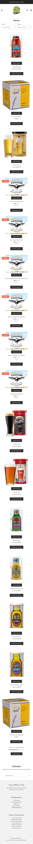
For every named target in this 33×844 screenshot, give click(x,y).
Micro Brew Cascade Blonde (16, 735)
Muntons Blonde (16, 636)
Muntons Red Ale (16, 66)
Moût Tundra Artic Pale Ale (16, 240)
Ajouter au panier (16, 123)
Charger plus (16, 753)
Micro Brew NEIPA (16, 116)
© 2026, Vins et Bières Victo (16, 838)
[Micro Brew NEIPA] (16, 95)
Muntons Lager (16, 540)
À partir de (16, 69)
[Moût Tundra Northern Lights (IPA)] (16, 340)
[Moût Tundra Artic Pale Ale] (16, 225)
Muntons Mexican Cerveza (16, 588)
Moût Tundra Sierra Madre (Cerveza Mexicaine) (16, 278)
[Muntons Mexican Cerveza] (16, 567)
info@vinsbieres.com (17, 807)
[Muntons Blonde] (16, 616)
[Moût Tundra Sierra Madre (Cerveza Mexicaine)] (16, 263)
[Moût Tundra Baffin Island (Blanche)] (16, 302)
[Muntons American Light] (16, 664)
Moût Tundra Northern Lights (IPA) (16, 355)
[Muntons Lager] (16, 519)
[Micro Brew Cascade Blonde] (16, 713)
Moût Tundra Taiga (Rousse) (16, 201)
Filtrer (3, 24)
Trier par (19, 24)
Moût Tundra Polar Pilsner (16, 394)
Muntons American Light (16, 685)
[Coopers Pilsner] (16, 144)
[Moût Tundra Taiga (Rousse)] (16, 186)
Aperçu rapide (16, 63)
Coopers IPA (17, 492)
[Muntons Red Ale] (16, 46)
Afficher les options (16, 73)
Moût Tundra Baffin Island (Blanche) (16, 317)
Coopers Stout (16, 444)
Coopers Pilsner (16, 165)
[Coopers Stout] (16, 423)
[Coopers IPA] (16, 471)
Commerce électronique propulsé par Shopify (16, 840)
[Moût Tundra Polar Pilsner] (16, 379)
